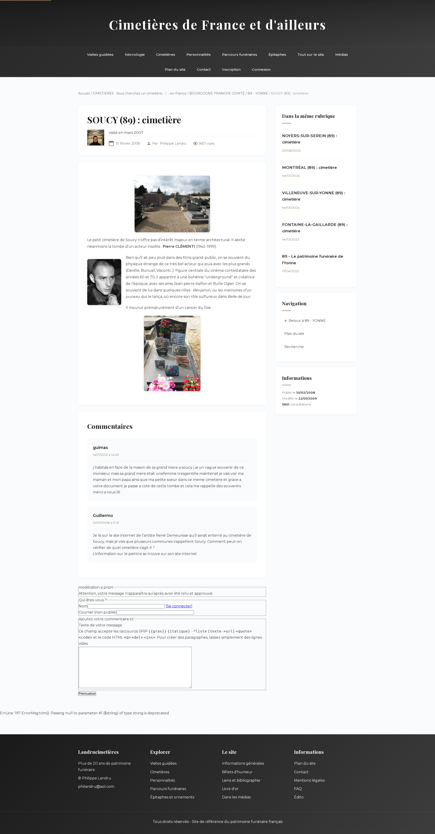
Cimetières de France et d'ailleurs (217, 24)
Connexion (261, 69)
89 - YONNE (258, 93)
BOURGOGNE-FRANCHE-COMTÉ (217, 93)
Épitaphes (277, 54)
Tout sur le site (310, 54)
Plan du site (175, 69)
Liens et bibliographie (241, 780)
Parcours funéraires (239, 54)
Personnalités (198, 54)
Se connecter (179, 606)
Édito (299, 797)
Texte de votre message (100, 625)
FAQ (298, 789)
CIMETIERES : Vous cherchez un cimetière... (128, 93)
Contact (204, 69)
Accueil (84, 93)
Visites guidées (100, 54)
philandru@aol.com (96, 786)
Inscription (231, 69)
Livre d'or (230, 789)
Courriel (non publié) (98, 612)
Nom (83, 606)
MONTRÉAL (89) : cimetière (309, 167)
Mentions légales (309, 780)
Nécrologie (135, 54)
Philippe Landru (173, 143)
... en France (176, 93)
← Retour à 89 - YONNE (305, 320)
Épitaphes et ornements (172, 797)
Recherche (294, 346)
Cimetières (165, 54)
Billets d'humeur (237, 772)
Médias (341, 54)
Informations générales (243, 763)
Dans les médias (236, 797)
